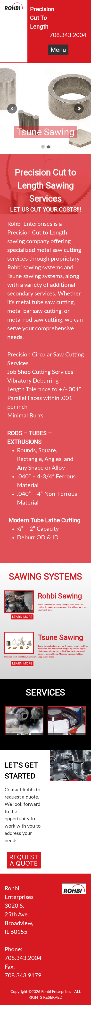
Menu (58, 49)
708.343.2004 (68, 35)
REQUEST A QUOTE (23, 854)
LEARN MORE (11, 615)
